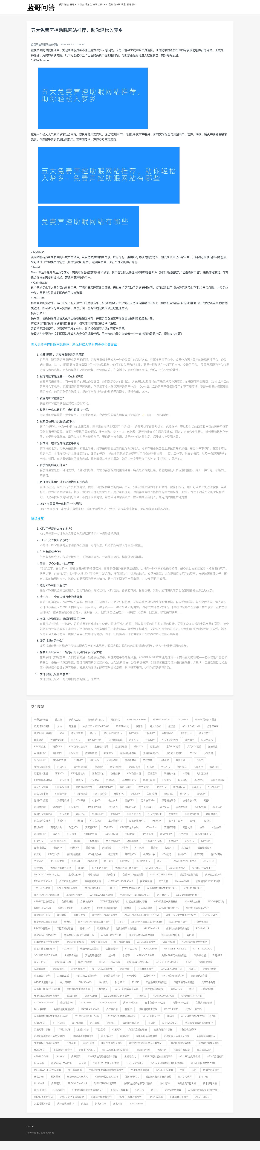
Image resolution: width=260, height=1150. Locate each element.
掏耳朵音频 (146, 881)
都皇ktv (115, 814)
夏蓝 (62, 733)
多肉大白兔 (74, 719)
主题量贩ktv (115, 820)
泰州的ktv (40, 834)
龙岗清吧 (173, 814)
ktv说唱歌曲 (192, 814)
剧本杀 (117, 4)
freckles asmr (77, 1083)
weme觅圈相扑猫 (43, 1097)
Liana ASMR (182, 881)
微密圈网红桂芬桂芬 (191, 996)
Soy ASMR (91, 996)
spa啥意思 (207, 739)
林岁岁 (120, 921)
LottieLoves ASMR (101, 894)
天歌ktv (157, 820)
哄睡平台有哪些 (211, 1070)
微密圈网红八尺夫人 (77, 1076)
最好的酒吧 (130, 807)
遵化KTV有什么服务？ (54, 585)
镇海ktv (108, 753)
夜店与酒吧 (125, 787)
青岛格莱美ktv (203, 834)
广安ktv (38, 841)
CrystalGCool (202, 948)
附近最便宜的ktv (113, 733)
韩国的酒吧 (211, 814)
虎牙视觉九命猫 (199, 975)
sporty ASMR (153, 867)
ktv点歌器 (95, 820)
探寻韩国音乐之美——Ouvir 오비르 (61, 376)
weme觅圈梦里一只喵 (87, 1016)
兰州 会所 (152, 793)
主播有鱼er (74, 874)
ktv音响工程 (62, 787)
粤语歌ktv (130, 854)
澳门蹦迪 (113, 807)
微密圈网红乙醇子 (132, 1022)
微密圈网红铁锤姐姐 (181, 1043)
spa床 (150, 766)
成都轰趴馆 (91, 753)
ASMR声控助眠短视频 (106, 1076)
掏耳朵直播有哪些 (137, 1029)
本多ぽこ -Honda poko (96, 726)
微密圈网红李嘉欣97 (61, 1063)
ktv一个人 (151, 827)
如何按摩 (130, 834)
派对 (82, 4)
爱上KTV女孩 (57, 861)
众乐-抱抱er (86, 901)
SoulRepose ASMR (45, 955)
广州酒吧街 (61, 793)
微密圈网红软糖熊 (170, 935)
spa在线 (183, 834)
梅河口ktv (166, 834)
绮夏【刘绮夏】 (42, 726)
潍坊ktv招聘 (94, 739)
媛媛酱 (171, 726)
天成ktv (108, 827)
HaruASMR (150, 948)
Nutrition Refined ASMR (135, 894)
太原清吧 (147, 807)
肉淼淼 (84, 1103)
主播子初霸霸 (71, 955)
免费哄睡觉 (67, 901)
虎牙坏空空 (212, 726)
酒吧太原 (75, 861)
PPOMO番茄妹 (42, 928)
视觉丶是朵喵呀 (99, 942)
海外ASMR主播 (181, 1002)
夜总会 (88, 4)
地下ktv (108, 861)
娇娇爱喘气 (59, 1090)
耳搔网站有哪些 (42, 1029)
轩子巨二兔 (131, 948)
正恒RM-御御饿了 (193, 888)
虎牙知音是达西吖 (68, 881)
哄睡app (217, 955)
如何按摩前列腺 (42, 766)
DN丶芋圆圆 (40, 1009)
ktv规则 (64, 780)
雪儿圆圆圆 (65, 982)
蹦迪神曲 (212, 746)
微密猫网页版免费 (189, 874)
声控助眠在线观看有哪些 (104, 915)
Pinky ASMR (156, 1097)
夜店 (134, 4)
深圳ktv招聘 (90, 834)
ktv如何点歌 (80, 793)
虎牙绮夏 (55, 1083)
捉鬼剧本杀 (134, 766)
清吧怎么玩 (186, 733)
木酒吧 (186, 773)
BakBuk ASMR (42, 908)
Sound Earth (161, 719)
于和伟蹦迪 (93, 841)
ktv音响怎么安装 (129, 827)
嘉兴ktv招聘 (60, 760)
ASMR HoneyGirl (111, 935)
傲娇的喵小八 (132, 1076)
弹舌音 (93, 733)
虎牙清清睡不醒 (112, 975)
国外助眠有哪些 (100, 867)
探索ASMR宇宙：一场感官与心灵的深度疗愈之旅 (71, 652)
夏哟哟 (81, 867)
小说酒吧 (164, 760)
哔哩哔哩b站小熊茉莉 (105, 1083)
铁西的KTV (40, 760)
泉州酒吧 (217, 807)
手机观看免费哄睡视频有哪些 (121, 1016)
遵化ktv (184, 793)
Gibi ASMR (40, 1022)
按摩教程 (90, 847)
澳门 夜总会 (100, 793)
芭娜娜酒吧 (167, 733)
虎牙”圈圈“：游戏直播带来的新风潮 (62, 354)
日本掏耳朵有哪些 (179, 1097)
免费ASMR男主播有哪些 (174, 955)
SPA (105, 4)
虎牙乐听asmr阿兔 (102, 969)
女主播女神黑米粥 (131, 888)
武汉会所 (147, 760)
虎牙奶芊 (111, 874)
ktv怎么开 (54, 854)
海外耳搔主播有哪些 (86, 975)
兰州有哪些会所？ (51, 551)
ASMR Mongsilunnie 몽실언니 (142, 915)
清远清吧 (189, 739)
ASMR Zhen (202, 1097)
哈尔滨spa (179, 787)
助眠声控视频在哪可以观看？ (138, 1083)
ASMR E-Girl (41, 1056)
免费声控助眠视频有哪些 (46, 996)
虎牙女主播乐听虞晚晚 (177, 928)
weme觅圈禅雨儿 (140, 1070)
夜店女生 (113, 800)
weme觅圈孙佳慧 (43, 982)
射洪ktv (62, 766)
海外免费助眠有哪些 (67, 888)
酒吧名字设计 (176, 820)
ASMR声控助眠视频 (189, 1056)
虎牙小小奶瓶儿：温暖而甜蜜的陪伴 (62, 618)
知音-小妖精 (169, 942)
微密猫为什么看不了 (202, 867)
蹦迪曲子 (115, 773)
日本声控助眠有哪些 (101, 1097)
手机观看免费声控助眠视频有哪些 (106, 1070)
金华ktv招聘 (173, 746)
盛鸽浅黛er (66, 1002)
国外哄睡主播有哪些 (146, 1036)
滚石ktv (59, 773)
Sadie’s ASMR (164, 1070)
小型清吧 (208, 753)
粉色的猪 (115, 719)
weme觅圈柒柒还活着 (126, 989)
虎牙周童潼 (77, 733)
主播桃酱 (141, 996)
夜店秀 (37, 854)
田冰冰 (170, 1016)
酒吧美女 (182, 766)
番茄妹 (128, 1009)
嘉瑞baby (72, 996)
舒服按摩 (106, 847)
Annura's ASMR (136, 719)
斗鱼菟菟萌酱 (201, 921)
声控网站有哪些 (173, 1090)
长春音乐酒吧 (204, 847)
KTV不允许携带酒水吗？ (55, 540)
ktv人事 (73, 753)
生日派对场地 (101, 746)
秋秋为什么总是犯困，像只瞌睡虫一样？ (65, 409)
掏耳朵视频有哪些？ (83, 1036)
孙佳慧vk (165, 1083)
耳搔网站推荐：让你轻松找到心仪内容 (64, 482)
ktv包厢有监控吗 (78, 746)
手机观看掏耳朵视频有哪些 (199, 1022)
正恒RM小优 (122, 726)
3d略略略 (132, 975)
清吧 (129, 4)
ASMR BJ (208, 861)
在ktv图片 (216, 854)
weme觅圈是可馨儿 (205, 719)
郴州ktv (182, 854)
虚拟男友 (85, 908)
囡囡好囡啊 (88, 1043)
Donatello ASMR (109, 962)
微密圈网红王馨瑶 (148, 1009)
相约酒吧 (92, 861)
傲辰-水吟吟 (40, 1090)
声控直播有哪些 (65, 928)
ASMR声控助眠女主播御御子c (87, 1090)
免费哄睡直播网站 (206, 1036)
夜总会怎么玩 (190, 800)
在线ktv (78, 760)
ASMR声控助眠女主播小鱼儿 (162, 888)
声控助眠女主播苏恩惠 (78, 989)
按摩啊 (154, 847)
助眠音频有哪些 (42, 975)
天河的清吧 (112, 760)
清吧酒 (56, 834)
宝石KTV (165, 766)
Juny (189, 962)
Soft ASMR (136, 1103)
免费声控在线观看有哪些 (46, 1043)
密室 (123, 4)
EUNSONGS (85, 982)
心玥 (194, 1070)
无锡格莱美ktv (151, 753)
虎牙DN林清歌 (130, 1002)
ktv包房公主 (155, 814)
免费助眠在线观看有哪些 (141, 935)
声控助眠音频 (205, 962)
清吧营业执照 (80, 766)
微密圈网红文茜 (93, 881)
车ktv (193, 753)
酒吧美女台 (56, 827)
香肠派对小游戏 (128, 753)
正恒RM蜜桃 (207, 989)
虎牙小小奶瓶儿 (87, 1049)
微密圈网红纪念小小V (138, 962)
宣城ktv (62, 820)
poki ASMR (202, 928)
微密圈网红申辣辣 (43, 733)
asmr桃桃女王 (192, 901)
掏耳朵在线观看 (182, 1049)
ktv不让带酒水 (170, 739)
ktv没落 (133, 733)
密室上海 (154, 746)
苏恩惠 (58, 719)
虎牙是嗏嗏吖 (185, 1076)
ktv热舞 (139, 847)
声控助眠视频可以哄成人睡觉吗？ (146, 1043)
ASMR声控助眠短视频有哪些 (102, 1056)
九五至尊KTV (113, 841)
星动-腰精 (39, 1063)
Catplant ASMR (43, 1002)
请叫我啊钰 (77, 1022)
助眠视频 (124, 1036)
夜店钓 (200, 760)
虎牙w (82, 1063)
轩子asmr (59, 1022)
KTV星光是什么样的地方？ (57, 528)
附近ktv (73, 827)
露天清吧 (199, 854)
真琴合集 (38, 867)
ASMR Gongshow (163, 996)
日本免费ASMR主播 (155, 1002)
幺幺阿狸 (117, 1103)
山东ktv (96, 800)
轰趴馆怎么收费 (84, 787)
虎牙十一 (161, 861)
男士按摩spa (148, 800)
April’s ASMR (170, 1022)
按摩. (202, 827)
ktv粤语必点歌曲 (43, 780)
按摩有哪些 (144, 787)
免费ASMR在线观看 (133, 874)
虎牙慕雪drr (75, 1070)
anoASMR (85, 1002)
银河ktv (150, 733)
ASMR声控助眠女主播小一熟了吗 (198, 1016)
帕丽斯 (139, 726)
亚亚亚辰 (111, 1022)
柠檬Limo (85, 928)
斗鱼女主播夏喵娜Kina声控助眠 (167, 1063)
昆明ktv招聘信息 (43, 814)
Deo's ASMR (171, 1009)
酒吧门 (193, 820)
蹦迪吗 (79, 780)
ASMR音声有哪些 (146, 942)
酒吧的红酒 (132, 841)
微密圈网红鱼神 (63, 962)
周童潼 (72, 726)
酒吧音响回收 (111, 834)
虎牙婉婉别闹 (209, 969)
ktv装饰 (123, 847)
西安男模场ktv (137, 820)
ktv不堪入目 (134, 814)
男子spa (164, 807)
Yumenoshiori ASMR (120, 881)
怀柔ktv (150, 739)
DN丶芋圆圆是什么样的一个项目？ (62, 503)
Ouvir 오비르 (210, 915)
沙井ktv (75, 739)
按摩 (95, 4)
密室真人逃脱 (41, 773)
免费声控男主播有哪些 (126, 867)
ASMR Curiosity (169, 908)
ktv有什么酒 (134, 773)
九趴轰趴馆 (202, 773)
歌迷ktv (74, 847)
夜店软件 (214, 766)
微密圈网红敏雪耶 (89, 948)
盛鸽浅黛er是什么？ (52, 640)
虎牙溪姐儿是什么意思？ (55, 674)
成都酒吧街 (121, 746)
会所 (100, 4)
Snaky (60, 1056)
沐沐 (59, 726)
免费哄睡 (162, 1049)
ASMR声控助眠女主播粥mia (157, 1056)
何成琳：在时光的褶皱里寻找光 (59, 443)
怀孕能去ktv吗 (154, 841)
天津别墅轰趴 (57, 739)
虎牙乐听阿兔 (143, 1049)
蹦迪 (66, 4)
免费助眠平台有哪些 (126, 928)
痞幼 (182, 1070)
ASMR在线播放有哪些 (130, 1097)
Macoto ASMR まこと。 (47, 874)
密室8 (206, 800)
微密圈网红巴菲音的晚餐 (158, 1076)
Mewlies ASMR (43, 881)
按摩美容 (198, 766)
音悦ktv (57, 753)
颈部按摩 (38, 827)
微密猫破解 (103, 928)
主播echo (149, 975)
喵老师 (67, 921)
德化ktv (129, 800)
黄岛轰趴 (152, 773)
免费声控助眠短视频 (64, 1009)
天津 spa (119, 793)
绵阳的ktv (98, 814)
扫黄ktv (57, 746)
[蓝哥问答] (41, 7)
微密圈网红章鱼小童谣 (45, 921)
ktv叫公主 (40, 746)
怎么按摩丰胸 (41, 793)
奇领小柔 (203, 1076)
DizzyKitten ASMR (161, 874)
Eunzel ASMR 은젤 (171, 969)
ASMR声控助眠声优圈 (185, 861)
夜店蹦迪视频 (73, 854)
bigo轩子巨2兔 (215, 901)
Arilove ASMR (145, 955)
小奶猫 (151, 1022)
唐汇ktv (133, 739)
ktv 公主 (72, 834)
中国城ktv (40, 753)
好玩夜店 (80, 814)
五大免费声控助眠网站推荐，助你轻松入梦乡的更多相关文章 (74, 344)
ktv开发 (80, 800)
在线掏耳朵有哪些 (163, 1029)
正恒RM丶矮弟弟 (119, 1090)
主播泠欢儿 (130, 1056)
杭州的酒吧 (40, 807)
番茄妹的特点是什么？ (54, 465)
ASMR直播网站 (177, 867)
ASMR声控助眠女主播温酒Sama (51, 1016)
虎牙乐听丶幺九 (96, 719)
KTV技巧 (166, 854)
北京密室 (185, 847)
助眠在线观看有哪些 (136, 901)
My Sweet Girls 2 (175, 948)
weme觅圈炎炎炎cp (173, 975)
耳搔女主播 (63, 975)
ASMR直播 (39, 969)
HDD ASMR (40, 1049)
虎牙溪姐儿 (58, 969)
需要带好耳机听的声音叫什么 (79, 935)
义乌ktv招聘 (194, 746)
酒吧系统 (94, 760)
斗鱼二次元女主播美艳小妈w (181, 915)
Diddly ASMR (65, 908)
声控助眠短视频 (93, 955)
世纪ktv (169, 847)
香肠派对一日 (183, 760)
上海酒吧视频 (62, 800)
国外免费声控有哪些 (111, 1043)
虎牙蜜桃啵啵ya (65, 1103)
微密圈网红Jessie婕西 (208, 881)
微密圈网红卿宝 (42, 915)
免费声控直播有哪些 (208, 1043)
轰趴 (111, 4)
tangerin (182, 719)
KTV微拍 (78, 820)
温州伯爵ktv (143, 861)
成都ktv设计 (94, 807)
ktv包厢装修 (78, 773)
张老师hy (120, 982)
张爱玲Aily (107, 1036)
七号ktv (166, 780)
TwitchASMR (42, 888)
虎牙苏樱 (94, 1022)
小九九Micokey (134, 1063)
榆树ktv (138, 746)
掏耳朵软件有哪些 (62, 1049)
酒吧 (72, 4)
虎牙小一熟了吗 (194, 1009)
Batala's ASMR (90, 1009)
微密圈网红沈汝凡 (94, 888)
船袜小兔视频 (85, 962)
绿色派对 (182, 780)
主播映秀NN (112, 948)
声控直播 (100, 1029)
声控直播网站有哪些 (184, 982)
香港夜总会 (181, 807)
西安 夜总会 (40, 847)
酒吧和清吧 (170, 827)
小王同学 (116, 1029)
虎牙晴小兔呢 (208, 982)
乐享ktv (196, 787)
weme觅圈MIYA (151, 1016)
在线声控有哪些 (204, 1002)
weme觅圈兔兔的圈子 (187, 894)
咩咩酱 (190, 935)
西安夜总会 (116, 766)
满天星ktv (91, 827)
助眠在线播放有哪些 (44, 948)
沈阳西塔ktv (106, 787)
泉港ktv (57, 807)
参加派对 (199, 780)
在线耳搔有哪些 (145, 969)
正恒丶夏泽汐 (78, 969)
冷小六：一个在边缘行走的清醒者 (61, 596)
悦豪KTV (58, 847)
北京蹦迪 (38, 739)
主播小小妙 (83, 1029)
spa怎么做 (147, 834)
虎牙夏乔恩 (112, 1009)
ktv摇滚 (205, 841)
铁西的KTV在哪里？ (52, 398)
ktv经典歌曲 (94, 854)
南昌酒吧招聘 (217, 780)
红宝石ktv (214, 787)
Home (30, 1126)
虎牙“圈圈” (125, 969)
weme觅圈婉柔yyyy (197, 908)
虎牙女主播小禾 (213, 874)
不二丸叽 (163, 881)
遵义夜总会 (204, 733)
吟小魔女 (103, 982)
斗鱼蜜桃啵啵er (187, 1029)
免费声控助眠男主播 (60, 867)
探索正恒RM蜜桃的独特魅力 (57, 421)
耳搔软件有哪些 (74, 894)
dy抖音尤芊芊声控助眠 (72, 1097)
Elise (135, 982)
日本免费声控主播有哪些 (46, 942)
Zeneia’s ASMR (107, 1002)
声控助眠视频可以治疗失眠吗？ (50, 1036)
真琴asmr (176, 989)
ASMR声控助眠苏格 (44, 901)
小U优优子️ (102, 989)
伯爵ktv (161, 787)
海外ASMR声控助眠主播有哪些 (94, 921)
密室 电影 (188, 827)
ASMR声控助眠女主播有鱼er (146, 921)
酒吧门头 (168, 793)
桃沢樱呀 (55, 1076)
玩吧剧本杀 (170, 773)
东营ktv (189, 841)
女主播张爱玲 (204, 1049)
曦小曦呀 (62, 915)
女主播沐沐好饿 (42, 1103)
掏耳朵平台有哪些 (178, 921)
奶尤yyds (100, 1103)
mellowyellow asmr (47, 1070)
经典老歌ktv (129, 780)
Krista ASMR (151, 928)
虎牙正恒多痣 (41, 962)
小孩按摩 (216, 827)
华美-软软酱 (200, 955)
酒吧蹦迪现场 (169, 800)
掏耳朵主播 (79, 915)
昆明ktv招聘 (41, 800)
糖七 (112, 888)
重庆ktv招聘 (41, 787)
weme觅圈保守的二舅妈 (203, 1063)
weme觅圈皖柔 (215, 1056)
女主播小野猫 (145, 908)
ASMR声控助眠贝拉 (107, 908)
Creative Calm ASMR (106, 1063)
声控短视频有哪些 (154, 989)
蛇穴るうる (155, 726)
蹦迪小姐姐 (149, 780)
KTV (77, 4)
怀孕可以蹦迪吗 (174, 753)
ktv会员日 (74, 807)
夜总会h (98, 766)
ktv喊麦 (94, 780)
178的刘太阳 (63, 1029)
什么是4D (39, 1076)
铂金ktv (173, 841)
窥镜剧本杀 (130, 760)
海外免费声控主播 (187, 1083)
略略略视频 (93, 874)
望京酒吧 (38, 861)
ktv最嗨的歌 (115, 739)
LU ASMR (39, 1083)
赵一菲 (111, 955)
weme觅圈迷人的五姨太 (116, 996)
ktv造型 (64, 814)
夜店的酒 (113, 854)
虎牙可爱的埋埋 (122, 942)
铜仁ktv (135, 793)
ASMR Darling (191, 726)
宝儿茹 (192, 969)
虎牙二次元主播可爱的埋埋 (115, 1049)
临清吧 (207, 820)
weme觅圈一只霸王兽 (165, 901)
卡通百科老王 (41, 719)
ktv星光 (124, 861)
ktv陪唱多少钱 (58, 841)
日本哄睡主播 (210, 1083)
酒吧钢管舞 (200, 807)
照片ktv (201, 793)
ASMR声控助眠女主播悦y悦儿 (203, 1090)
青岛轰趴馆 (98, 773)
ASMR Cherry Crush (47, 989)
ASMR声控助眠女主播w (194, 942)
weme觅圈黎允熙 (109, 901)
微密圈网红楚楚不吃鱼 (45, 935)
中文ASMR (67, 948)
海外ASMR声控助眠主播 (46, 894)
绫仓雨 (154, 1090)
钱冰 (191, 989)
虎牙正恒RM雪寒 (75, 942)
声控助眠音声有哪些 (156, 982)
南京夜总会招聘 (42, 820)
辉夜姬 (127, 908)
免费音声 (139, 1090)
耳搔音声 (71, 1043)
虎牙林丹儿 (163, 894)
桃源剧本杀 (149, 854)
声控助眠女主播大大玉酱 (176, 1036)
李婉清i (126, 955)
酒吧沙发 (110, 780)
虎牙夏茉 (75, 1056)
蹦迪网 (77, 841)
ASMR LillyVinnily (167, 962)
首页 (61, 4)
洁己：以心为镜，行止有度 (57, 563)
